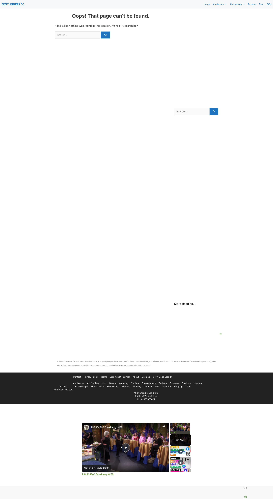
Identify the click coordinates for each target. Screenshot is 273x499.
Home (207, 4)
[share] (163, 426)
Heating (198, 383)
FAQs (269, 4)
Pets (157, 386)
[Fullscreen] (188, 432)
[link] (86, 427)
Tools (188, 386)
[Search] (105, 35)
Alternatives (236, 4)
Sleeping (178, 386)
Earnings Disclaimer (120, 376)
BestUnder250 (12, 4)
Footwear (174, 383)
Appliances (218, 4)
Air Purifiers (93, 383)
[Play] (171, 432)
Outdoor (148, 386)
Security (166, 386)
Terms (104, 376)
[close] (245, 488)
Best (261, 4)
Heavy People (81, 386)
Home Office (113, 386)
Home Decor (97, 386)
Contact (77, 376)
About (136, 376)
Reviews (252, 4)
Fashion (163, 383)
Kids (104, 383)
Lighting (126, 386)
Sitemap (146, 376)
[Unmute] (175, 432)
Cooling (135, 383)
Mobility (137, 386)
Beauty (112, 383)
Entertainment (149, 383)
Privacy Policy (91, 376)
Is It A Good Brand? (162, 376)
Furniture (186, 383)
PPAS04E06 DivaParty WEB (106, 427)
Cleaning (123, 383)
